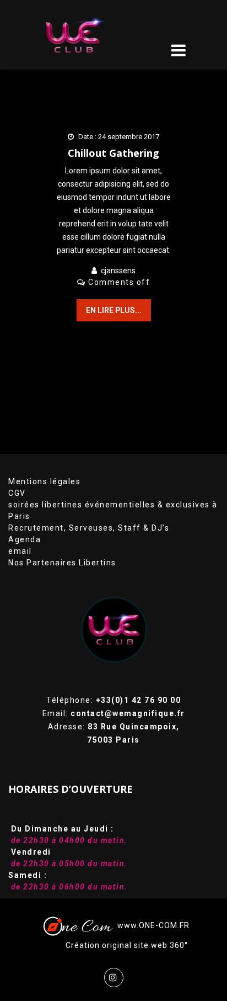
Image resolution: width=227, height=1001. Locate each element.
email (20, 551)
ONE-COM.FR (164, 925)
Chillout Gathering (113, 153)
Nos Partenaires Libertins (62, 562)
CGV (17, 493)
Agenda (24, 539)
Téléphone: (113, 700)
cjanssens (118, 270)
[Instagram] (113, 977)
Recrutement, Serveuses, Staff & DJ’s (88, 527)
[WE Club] (89, 34)
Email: (113, 713)
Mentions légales (44, 481)
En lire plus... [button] (114, 310)
